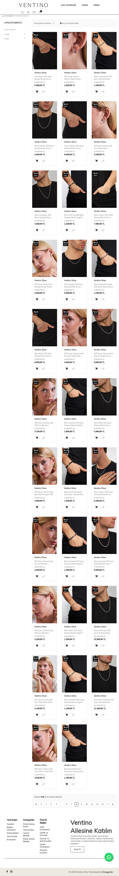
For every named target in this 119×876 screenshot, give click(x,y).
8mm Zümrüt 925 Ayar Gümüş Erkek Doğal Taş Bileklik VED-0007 (74, 424)
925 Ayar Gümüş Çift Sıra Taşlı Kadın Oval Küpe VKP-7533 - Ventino (43, 701)
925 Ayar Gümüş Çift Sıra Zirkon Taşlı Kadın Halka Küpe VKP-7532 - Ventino (44, 770)
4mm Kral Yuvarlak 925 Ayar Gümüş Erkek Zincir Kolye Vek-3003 (104, 701)
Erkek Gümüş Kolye (29, 825)
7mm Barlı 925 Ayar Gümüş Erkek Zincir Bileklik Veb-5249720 (44, 77)
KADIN (85, 5)
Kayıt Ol (77, 849)
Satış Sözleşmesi (45, 828)
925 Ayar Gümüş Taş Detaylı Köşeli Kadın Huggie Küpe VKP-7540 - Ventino (43, 285)
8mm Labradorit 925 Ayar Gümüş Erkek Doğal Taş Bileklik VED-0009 (104, 77)
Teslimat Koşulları (43, 851)
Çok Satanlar (10, 29)
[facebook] (7, 872)
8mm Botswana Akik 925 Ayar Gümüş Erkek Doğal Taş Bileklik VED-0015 (104, 285)
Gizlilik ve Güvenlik (44, 834)
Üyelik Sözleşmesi (45, 845)
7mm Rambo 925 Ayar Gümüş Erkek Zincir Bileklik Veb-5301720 (74, 147)
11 (92, 804)
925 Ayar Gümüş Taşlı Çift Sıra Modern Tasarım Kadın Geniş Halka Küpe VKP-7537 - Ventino (44, 424)
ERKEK (97, 5)
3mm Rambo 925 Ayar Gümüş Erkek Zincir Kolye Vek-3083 (44, 147)
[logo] (33, 5)
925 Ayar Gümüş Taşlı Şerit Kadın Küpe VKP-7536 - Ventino (44, 493)
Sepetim (10, 824)
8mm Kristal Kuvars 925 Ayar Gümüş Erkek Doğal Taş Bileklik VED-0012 (74, 770)
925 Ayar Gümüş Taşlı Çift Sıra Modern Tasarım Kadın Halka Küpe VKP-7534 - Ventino (43, 631)
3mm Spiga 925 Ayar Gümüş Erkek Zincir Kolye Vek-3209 (73, 285)
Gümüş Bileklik (26, 834)
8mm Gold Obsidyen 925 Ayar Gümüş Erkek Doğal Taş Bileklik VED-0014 (74, 493)
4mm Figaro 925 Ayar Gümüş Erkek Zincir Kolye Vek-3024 (103, 493)
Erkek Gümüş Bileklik (29, 840)
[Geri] (41, 804)
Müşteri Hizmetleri (11, 828)
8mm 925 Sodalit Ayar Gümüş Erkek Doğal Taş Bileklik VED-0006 (74, 216)
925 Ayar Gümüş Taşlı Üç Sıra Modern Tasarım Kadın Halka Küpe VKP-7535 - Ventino (43, 562)
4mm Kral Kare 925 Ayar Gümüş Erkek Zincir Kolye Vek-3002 (103, 631)
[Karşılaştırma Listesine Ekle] (43, 91)
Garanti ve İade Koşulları (46, 839)
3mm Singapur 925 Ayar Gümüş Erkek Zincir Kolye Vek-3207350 (42, 216)
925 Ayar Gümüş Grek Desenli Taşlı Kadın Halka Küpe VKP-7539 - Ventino (74, 354)
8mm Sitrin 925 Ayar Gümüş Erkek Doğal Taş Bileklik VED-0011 (74, 631)
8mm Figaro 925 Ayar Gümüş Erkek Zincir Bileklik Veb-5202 (103, 216)
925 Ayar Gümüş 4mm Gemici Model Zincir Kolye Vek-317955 (103, 354)
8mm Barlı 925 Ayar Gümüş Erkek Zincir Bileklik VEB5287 (43, 354)
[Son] (113, 804)
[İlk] (36, 804)
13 (102, 804)
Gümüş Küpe (28, 830)
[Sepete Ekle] (36, 91)
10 (87, 804)
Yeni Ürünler (12, 836)
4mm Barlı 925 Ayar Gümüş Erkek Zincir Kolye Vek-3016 (102, 424)
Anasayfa (8, 16)
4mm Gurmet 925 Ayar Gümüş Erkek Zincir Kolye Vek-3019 (104, 562)
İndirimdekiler (13, 833)
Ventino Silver (40, 72)
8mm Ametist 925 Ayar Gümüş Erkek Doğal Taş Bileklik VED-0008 (74, 562)
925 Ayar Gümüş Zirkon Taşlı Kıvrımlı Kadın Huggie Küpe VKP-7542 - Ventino (73, 77)
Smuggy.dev (107, 872)
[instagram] (11, 872)
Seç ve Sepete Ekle (70, 23)
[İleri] (107, 804)
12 (97, 804)
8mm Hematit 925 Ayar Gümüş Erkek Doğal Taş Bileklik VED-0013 (74, 701)
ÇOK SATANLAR (68, 5)
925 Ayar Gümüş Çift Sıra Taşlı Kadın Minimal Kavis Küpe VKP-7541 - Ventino (103, 147)
